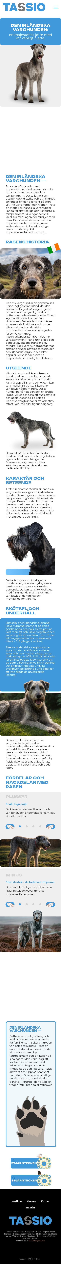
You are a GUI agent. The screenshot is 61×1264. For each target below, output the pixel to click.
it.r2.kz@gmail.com (37, 1241)
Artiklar (17, 1201)
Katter (45, 1201)
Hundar (30, 1207)
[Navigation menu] (56, 7)
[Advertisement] (30, 143)
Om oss (31, 1201)
